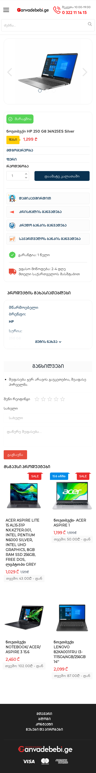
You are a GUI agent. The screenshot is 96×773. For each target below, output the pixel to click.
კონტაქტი (44, 724)
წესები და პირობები (44, 729)
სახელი (11, 408)
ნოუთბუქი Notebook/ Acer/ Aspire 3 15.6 (23, 647)
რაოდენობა (17, 166)
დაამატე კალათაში (62, 176)
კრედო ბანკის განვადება (42, 225)
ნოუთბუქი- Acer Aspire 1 (70, 522)
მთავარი (44, 714)
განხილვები (48, 366)
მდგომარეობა (19, 150)
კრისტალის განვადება (40, 212)
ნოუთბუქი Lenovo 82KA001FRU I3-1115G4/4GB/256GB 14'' (70, 652)
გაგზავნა (15, 454)
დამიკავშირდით (35, 198)
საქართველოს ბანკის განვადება (49, 239)
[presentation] (10, 71)
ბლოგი (44, 719)
